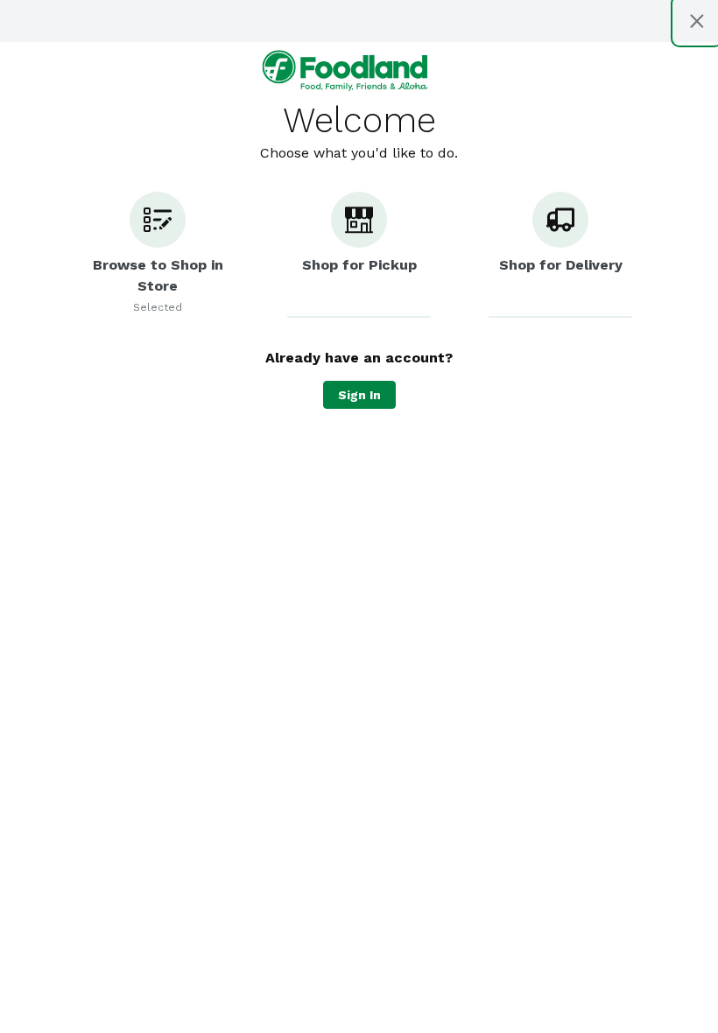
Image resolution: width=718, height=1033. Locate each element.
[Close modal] (697, 21)
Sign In (359, 395)
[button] (157, 255)
